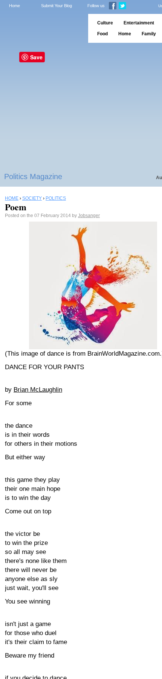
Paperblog (41, 28)
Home (14, 5)
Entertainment (139, 23)
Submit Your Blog (56, 5)
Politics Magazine (33, 176)
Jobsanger (89, 215)
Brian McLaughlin (38, 389)
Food (102, 33)
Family (149, 33)
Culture (105, 23)
